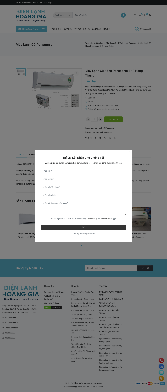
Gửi (83, 227)
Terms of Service (106, 219)
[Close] (130, 152)
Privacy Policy (92, 219)
